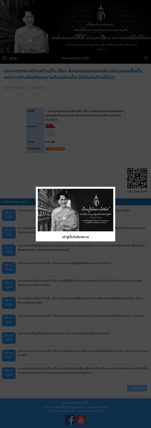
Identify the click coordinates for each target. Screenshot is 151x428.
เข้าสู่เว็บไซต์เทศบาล (75, 237)
